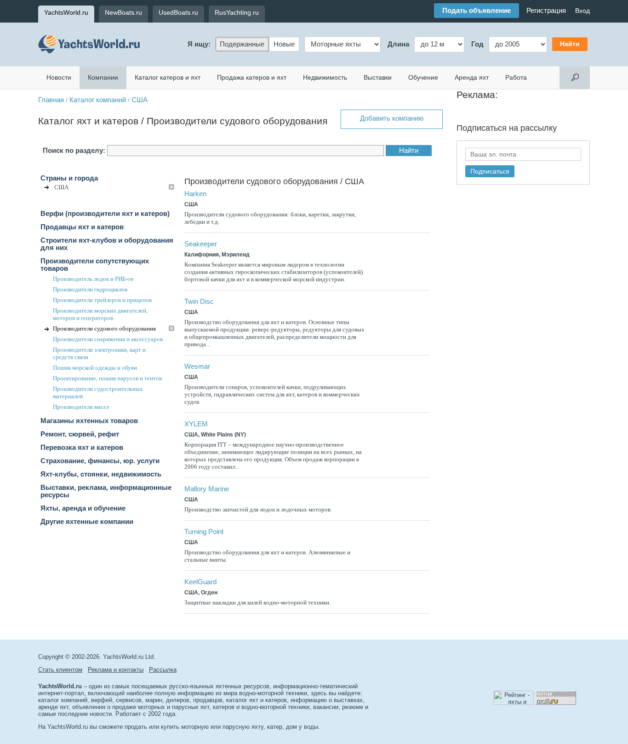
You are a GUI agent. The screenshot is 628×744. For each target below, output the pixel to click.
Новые (284, 44)
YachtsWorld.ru (66, 12)
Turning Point (203, 531)
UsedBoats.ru (178, 12)
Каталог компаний (97, 100)
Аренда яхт (472, 77)
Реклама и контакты (115, 669)
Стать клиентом (60, 669)
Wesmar (197, 366)
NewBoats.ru (123, 12)
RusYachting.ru (237, 12)
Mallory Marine (206, 489)
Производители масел (81, 406)
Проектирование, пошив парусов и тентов (107, 378)
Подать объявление (476, 10)
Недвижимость (325, 77)
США (139, 100)
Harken (195, 194)
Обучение (423, 77)
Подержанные (242, 44)
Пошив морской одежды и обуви (95, 367)
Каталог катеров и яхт (167, 77)
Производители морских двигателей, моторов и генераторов (100, 314)
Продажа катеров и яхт (251, 77)
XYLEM (196, 424)
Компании (103, 77)
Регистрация (546, 10)
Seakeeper (200, 244)
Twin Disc (199, 301)
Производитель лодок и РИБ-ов (93, 278)
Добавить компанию (391, 118)
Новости (58, 77)
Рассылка (163, 669)
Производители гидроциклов (90, 289)
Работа (516, 77)
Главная (51, 100)
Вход (582, 10)
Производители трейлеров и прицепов (102, 299)
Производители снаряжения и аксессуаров (108, 339)
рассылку (538, 128)
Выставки (378, 77)
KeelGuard (200, 582)
